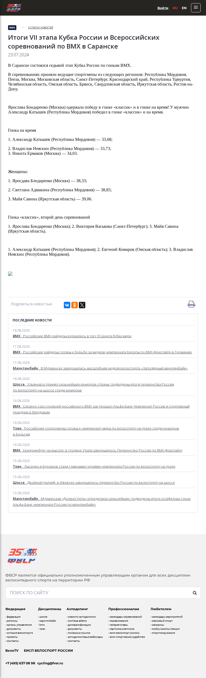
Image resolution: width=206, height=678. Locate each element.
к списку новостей (40, 27)
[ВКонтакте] (67, 305)
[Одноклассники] (74, 305)
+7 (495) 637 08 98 (20, 663)
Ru (175, 8)
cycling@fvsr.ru (50, 663)
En (184, 8)
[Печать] (191, 304)
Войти (162, 8)
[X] (82, 305)
